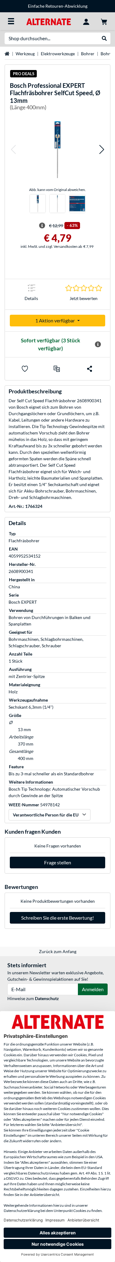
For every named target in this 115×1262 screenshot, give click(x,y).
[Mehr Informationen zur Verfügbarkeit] (98, 344)
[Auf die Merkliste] (24, 368)
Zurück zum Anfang (57, 951)
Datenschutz (47, 998)
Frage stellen (57, 862)
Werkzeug (25, 53)
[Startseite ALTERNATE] (48, 21)
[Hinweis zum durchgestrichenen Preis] (42, 225)
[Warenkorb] (104, 21)
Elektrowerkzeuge (58, 53)
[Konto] (86, 21)
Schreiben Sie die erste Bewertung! (57, 918)
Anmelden (93, 989)
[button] (13, 150)
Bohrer (87, 53)
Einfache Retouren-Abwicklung (57, 6)
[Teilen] (89, 368)
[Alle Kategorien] (11, 21)
